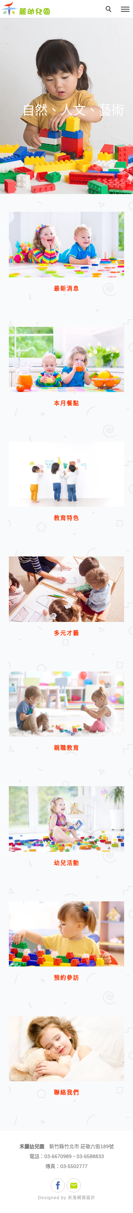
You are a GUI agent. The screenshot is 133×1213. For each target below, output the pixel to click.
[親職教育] (66, 704)
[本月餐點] (66, 359)
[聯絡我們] (66, 1048)
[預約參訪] (66, 934)
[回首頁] (25, 9)
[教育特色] (66, 474)
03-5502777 (74, 1166)
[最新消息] (66, 244)
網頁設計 (86, 1197)
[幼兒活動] (66, 818)
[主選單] (125, 9)
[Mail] (75, 1185)
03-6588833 (90, 1156)
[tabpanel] (66, 106)
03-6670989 (58, 1156)
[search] (109, 10)
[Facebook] (59, 1185)
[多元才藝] (66, 589)
